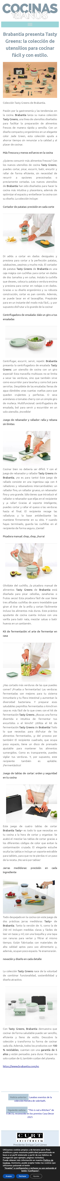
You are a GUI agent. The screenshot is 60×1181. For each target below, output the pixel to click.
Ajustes (36, 1176)
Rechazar (22, 1176)
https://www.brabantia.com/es (21, 1066)
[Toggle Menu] (30, 24)
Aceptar (9, 1176)
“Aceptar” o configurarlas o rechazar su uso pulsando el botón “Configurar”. (30, 1169)
